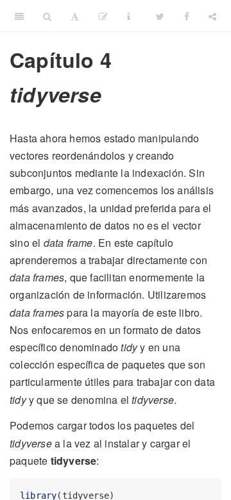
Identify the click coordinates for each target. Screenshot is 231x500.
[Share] (212, 16)
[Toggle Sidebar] (19, 16)
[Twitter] (160, 16)
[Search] (47, 16)
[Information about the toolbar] (128, 16)
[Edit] (103, 16)
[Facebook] (187, 16)
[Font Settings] (75, 16)
